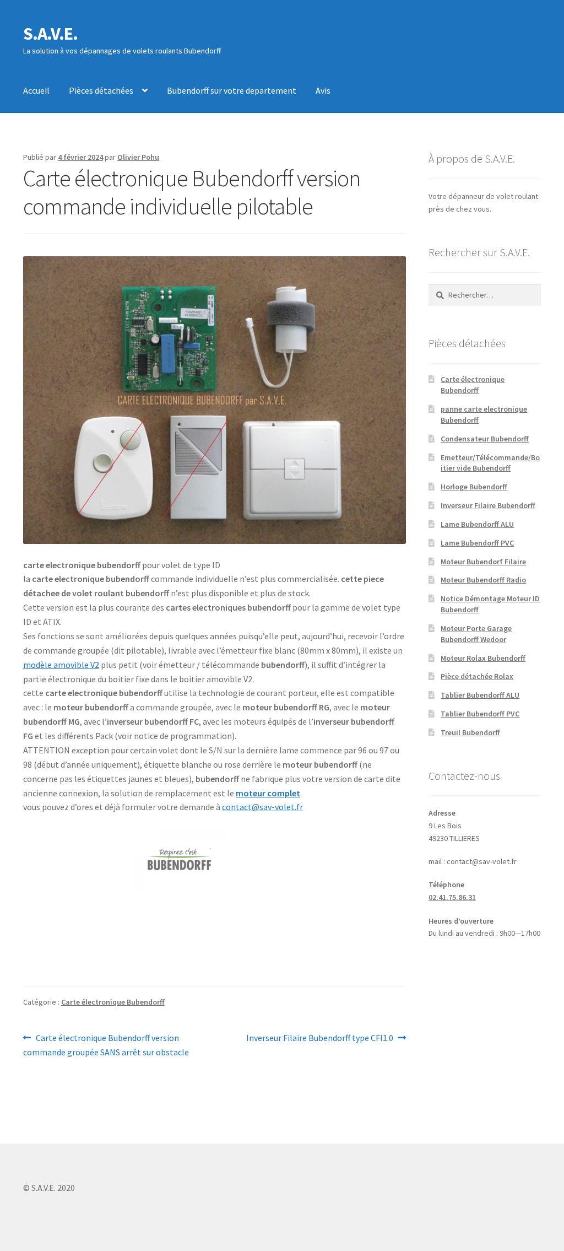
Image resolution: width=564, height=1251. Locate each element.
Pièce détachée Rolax (477, 676)
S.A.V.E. (50, 34)
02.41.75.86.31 (452, 897)
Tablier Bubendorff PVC (480, 714)
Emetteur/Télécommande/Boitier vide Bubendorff (490, 462)
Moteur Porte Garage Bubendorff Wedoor (476, 633)
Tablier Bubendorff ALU (480, 695)
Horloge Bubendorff (474, 487)
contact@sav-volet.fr (262, 806)
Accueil (36, 90)
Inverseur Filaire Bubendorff (488, 505)
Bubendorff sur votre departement (231, 90)
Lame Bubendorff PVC (477, 543)
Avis (323, 90)
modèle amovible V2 (61, 664)
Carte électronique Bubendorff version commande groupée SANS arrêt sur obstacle (106, 1045)
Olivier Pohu (138, 157)
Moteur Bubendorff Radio (483, 580)
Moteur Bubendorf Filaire (483, 562)
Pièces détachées (101, 90)
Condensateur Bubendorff (485, 439)
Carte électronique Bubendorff (113, 1002)
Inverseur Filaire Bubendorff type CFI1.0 (319, 1038)
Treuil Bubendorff (470, 732)
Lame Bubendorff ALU (477, 524)
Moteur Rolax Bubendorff (483, 658)
